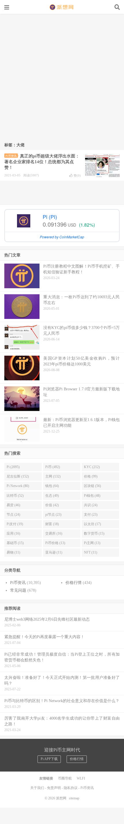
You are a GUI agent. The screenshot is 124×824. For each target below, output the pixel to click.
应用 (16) (13, 533)
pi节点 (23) (53, 515)
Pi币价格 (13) (55, 543)
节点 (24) (13, 515)
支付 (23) (90, 515)
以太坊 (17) (92, 524)
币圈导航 (65, 778)
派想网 (62, 7)
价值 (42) (52, 505)
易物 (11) (13, 552)
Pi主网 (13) (92, 543)
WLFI (81, 778)
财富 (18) (52, 524)
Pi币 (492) (52, 467)
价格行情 (73, 582)
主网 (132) (53, 476)
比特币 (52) (15, 496)
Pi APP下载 (49, 759)
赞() (77, 175)
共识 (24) (90, 505)
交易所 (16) (53, 533)
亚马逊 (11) (53, 552)
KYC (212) (92, 467)
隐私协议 (71, 788)
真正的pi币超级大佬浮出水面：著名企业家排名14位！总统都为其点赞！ (42, 162)
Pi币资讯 (11, 155)
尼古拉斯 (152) (18, 476)
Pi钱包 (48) (92, 496)
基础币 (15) (15, 543)
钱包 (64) (52, 486)
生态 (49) (52, 496)
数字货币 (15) (94, 533)
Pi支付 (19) (15, 524)
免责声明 (54, 788)
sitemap (74, 798)
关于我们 (37, 788)
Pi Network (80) (18, 486)
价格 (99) (90, 476)
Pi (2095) (13, 467)
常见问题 (18, 590)
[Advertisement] (62, 78)
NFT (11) (90, 552)
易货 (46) (13, 505)
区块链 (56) (92, 486)
